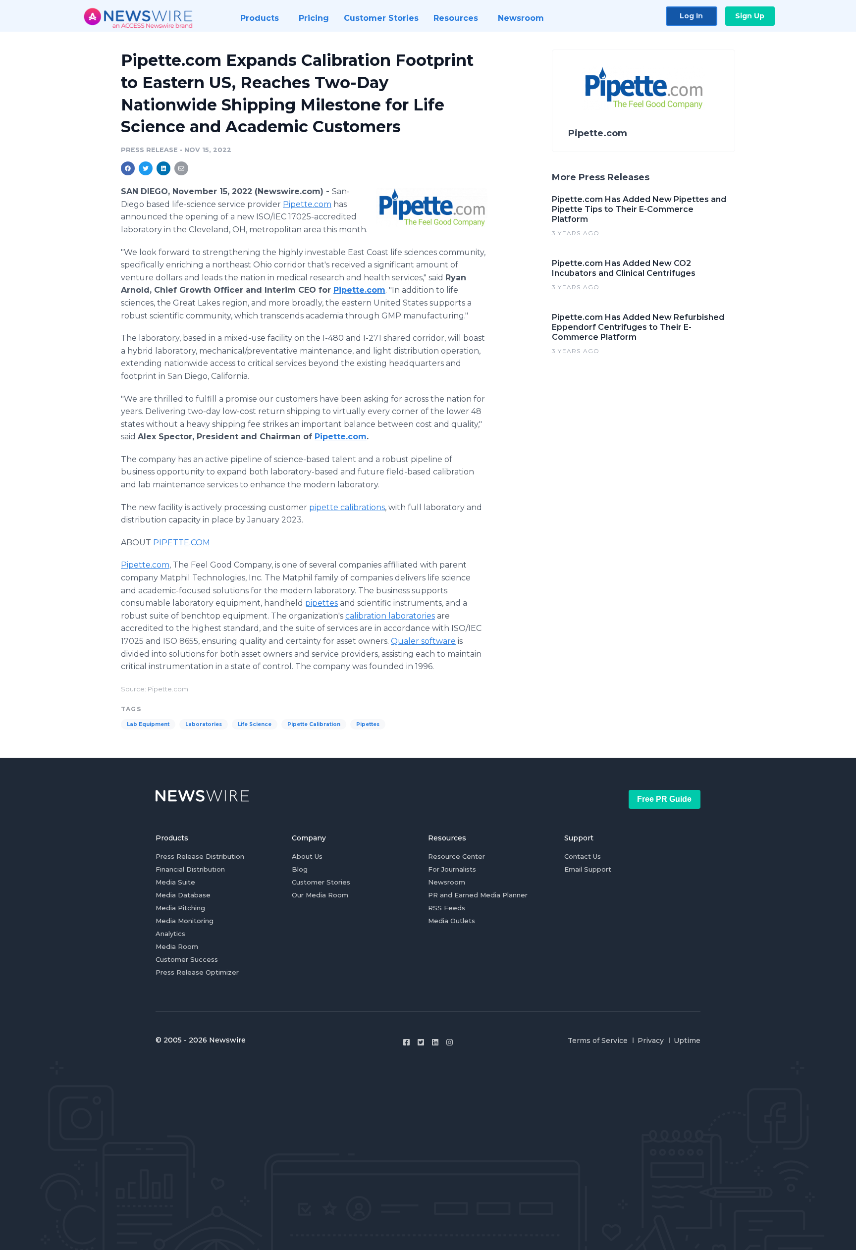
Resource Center (456, 856)
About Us (307, 856)
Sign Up (749, 15)
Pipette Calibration (313, 724)
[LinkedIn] (435, 1042)
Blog (300, 869)
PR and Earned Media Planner (478, 895)
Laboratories (203, 724)
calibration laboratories (390, 616)
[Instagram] (449, 1042)
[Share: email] (181, 168)
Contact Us (582, 856)
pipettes (321, 603)
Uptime (687, 1040)
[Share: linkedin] (163, 168)
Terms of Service (598, 1040)
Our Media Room (320, 895)
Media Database (183, 895)
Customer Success (187, 959)
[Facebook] (406, 1042)
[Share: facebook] (128, 168)
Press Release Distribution (200, 856)
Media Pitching (180, 908)
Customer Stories (321, 882)
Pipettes (367, 724)
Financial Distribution (190, 869)
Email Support (587, 869)
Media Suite (175, 882)
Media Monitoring (185, 921)
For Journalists (452, 869)
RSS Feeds (446, 908)
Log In (691, 15)
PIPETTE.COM (181, 542)
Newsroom (446, 882)
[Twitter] (421, 1042)
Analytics (170, 934)
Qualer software (423, 641)
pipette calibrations (347, 507)
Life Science (254, 724)
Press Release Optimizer (197, 972)
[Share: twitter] (146, 168)
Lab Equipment (148, 724)
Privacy (651, 1040)
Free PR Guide (664, 799)
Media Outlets (451, 921)
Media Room (177, 946)
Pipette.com (307, 204)
